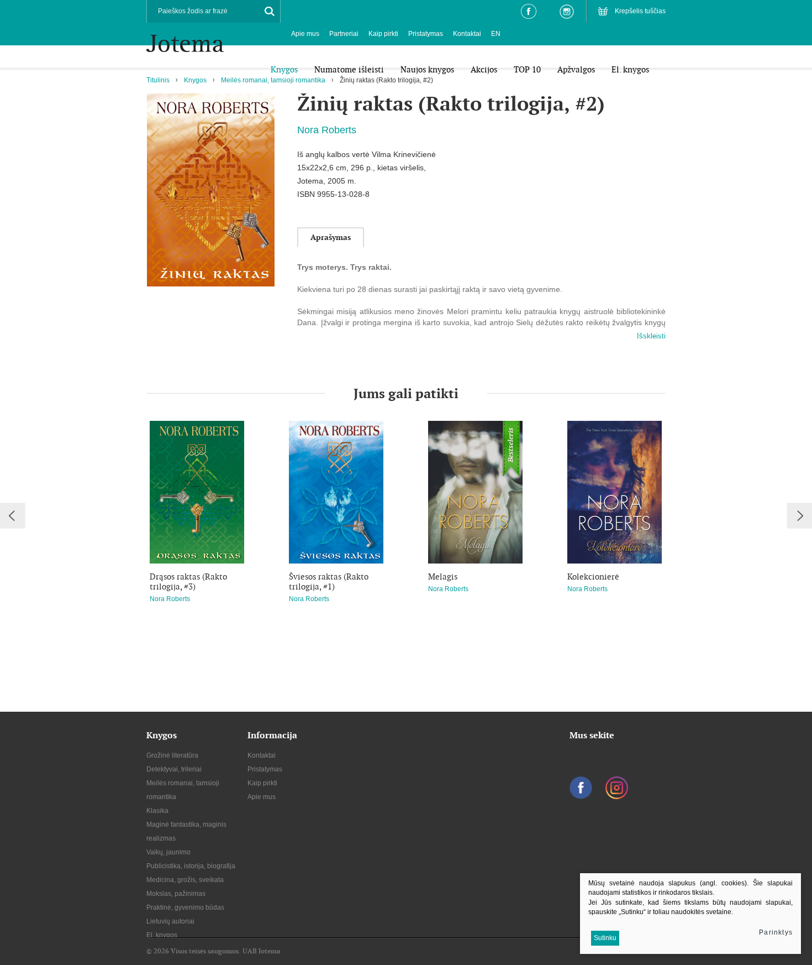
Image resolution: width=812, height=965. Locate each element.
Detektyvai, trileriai (174, 769)
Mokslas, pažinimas (175, 894)
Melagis (442, 577)
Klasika (157, 811)
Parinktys (776, 932)
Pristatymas (425, 34)
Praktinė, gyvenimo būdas (185, 907)
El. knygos (161, 935)
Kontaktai (467, 34)
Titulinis (158, 80)
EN (495, 34)
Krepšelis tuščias (640, 11)
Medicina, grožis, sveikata (185, 880)
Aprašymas (330, 237)
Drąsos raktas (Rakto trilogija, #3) (188, 582)
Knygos (195, 80)
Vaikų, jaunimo (168, 852)
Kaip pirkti (383, 34)
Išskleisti (651, 336)
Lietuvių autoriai (170, 921)
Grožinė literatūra (172, 755)
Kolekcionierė (593, 577)
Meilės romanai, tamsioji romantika (273, 80)
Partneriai (343, 34)
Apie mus (305, 34)
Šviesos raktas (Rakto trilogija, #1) (328, 582)
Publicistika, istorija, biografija (190, 866)
